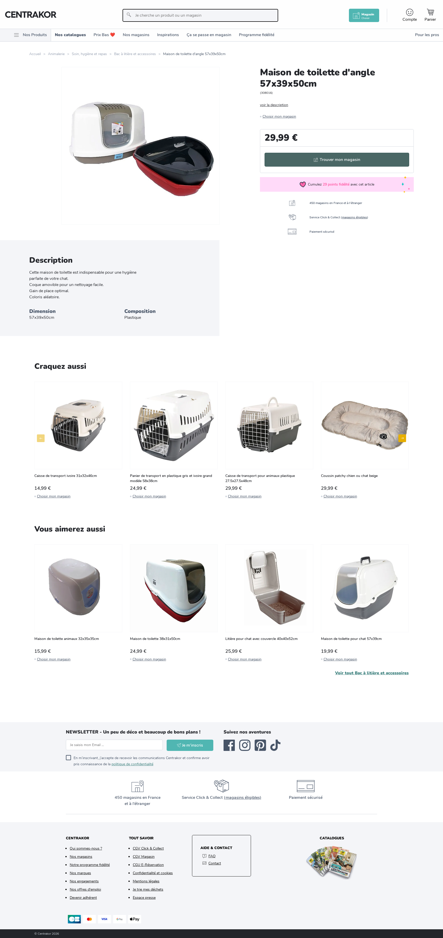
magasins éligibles (354, 217)
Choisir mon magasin (279, 116)
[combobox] (200, 15)
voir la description (274, 105)
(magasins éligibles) (242, 797)
